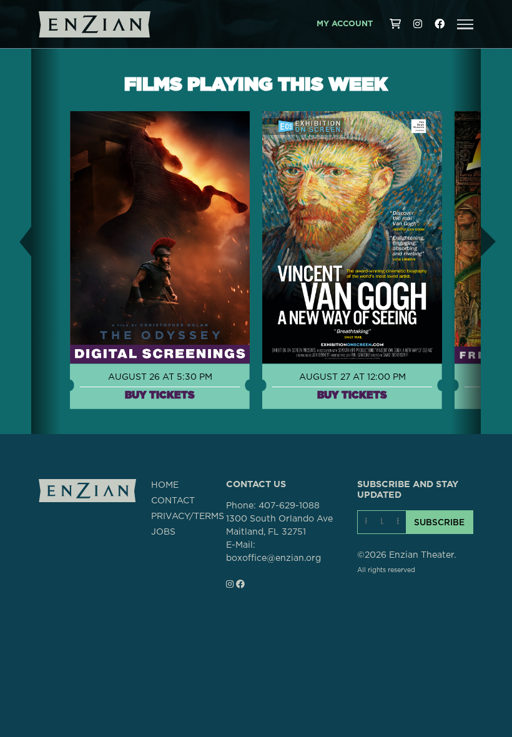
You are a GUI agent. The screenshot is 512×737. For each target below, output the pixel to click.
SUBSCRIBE (439, 522)
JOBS (163, 532)
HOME (165, 485)
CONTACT (173, 501)
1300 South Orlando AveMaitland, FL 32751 (279, 526)
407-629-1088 (289, 506)
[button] (465, 24)
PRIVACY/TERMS (187, 516)
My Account (345, 24)
